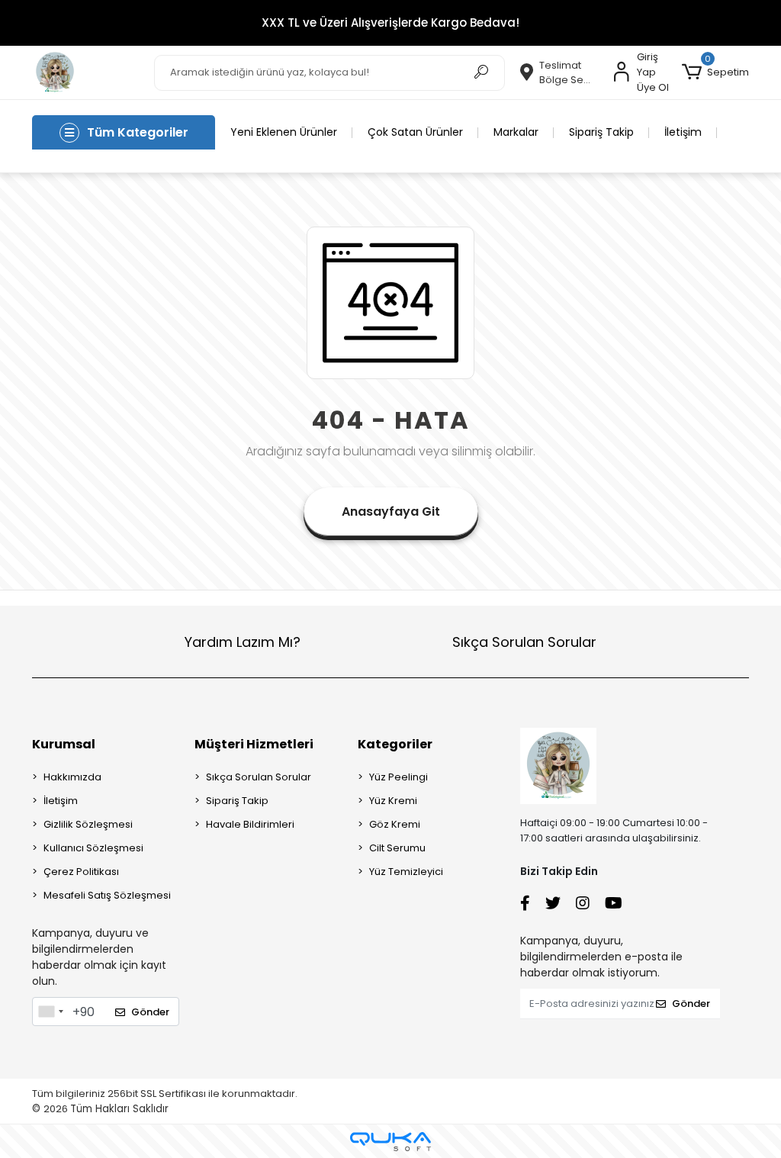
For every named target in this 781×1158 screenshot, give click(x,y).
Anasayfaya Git (391, 511)
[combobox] (50, 1011)
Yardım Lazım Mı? (243, 641)
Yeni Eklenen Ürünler (283, 132)
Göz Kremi (394, 824)
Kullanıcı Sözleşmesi (93, 848)
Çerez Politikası (81, 871)
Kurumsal (63, 744)
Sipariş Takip (601, 132)
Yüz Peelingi (398, 777)
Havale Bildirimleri (250, 824)
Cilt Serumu (397, 848)
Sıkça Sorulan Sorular (524, 641)
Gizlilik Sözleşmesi (88, 824)
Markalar (515, 132)
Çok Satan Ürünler (415, 132)
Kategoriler (395, 744)
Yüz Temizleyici (406, 871)
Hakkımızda (72, 777)
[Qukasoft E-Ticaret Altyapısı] (390, 1141)
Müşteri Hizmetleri (253, 744)
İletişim (683, 132)
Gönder (150, 1012)
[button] (715, 72)
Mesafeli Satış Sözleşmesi (107, 895)
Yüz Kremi (393, 800)
